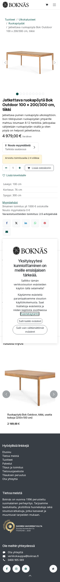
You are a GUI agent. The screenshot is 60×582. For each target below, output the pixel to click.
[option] (30, 394)
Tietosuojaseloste (13, 471)
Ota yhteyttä (10, 479)
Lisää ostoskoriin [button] (41, 168)
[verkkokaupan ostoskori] (47, 4)
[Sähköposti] (7, 231)
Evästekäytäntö (29, 313)
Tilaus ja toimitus (12, 467)
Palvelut (7, 463)
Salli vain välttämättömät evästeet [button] (30, 329)
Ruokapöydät (16, 23)
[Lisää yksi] (20, 168)
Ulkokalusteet (27, 19)
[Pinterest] (45, 223)
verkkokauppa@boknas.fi (23, 556)
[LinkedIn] (26, 223)
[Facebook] (7, 223)
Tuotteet (10, 19)
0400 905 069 (16, 560)
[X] (16, 223)
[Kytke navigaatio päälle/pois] (54, 4)
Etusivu (6, 452)
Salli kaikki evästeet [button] (30, 321)
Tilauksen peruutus (14, 475)
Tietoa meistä (10, 455)
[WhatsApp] (35, 223)
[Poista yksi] (6, 168)
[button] (5, 62)
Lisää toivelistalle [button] (16, 175)
